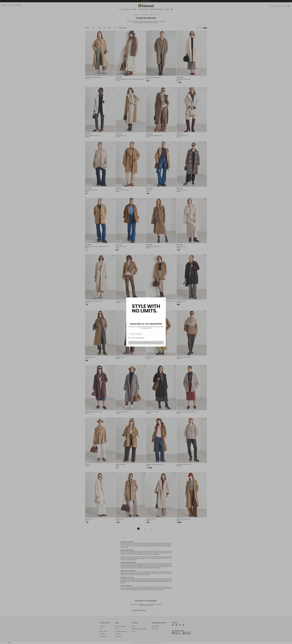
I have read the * (137, 337)
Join (146, 342)
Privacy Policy (140, 337)
